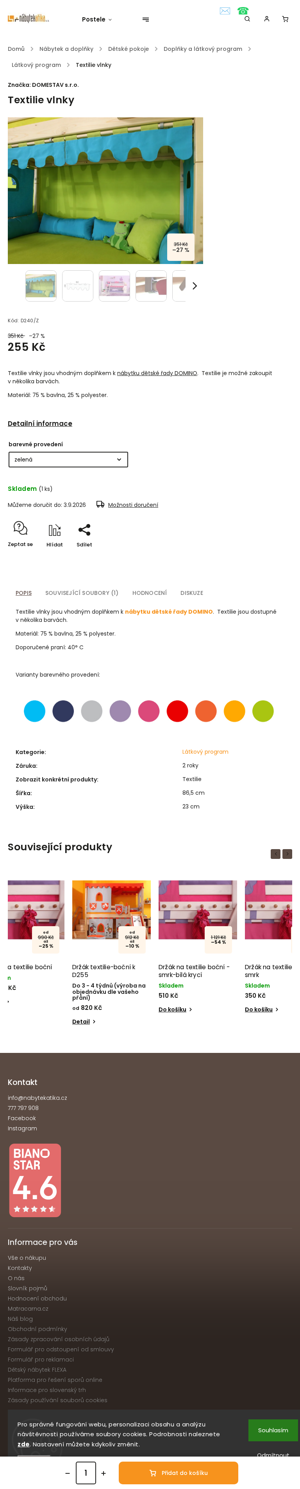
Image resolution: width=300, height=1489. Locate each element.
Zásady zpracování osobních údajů (58, 1339)
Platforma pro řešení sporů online (55, 1380)
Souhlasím (273, 1430)
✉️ (225, 11)
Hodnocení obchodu (37, 1298)
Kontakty (20, 1268)
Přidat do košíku (185, 1473)
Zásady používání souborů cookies (57, 1400)
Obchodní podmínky (37, 1329)
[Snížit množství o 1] (67, 1473)
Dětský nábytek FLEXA (37, 1370)
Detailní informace (40, 423)
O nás (16, 1278)
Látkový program (205, 752)
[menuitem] (101, 19)
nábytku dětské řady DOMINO (157, 373)
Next (288, 853)
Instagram (22, 1128)
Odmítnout (273, 1455)
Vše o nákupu (27, 1258)
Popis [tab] (24, 593)
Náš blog (20, 1319)
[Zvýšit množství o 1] (103, 1473)
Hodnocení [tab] (149, 593)
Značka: (43, 85)
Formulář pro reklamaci (41, 1359)
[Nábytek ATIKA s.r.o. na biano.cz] (150, 1182)
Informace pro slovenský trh (47, 1390)
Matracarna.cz (28, 1309)
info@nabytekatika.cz (37, 1098)
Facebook (22, 1118)
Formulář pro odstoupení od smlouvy (61, 1349)
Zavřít (266, 558)
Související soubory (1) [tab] (82, 593)
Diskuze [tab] (191, 593)
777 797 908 (23, 1108)
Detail (253, 1002)
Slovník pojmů (27, 1288)
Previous (276, 853)
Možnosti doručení (133, 505)
